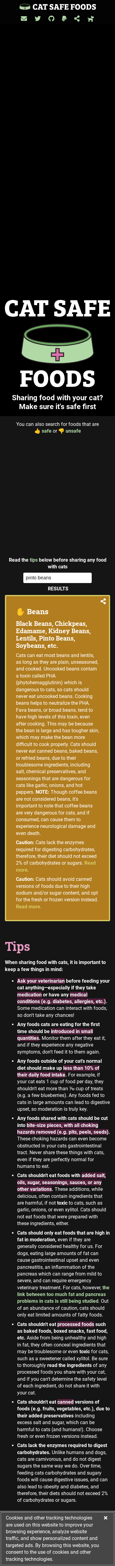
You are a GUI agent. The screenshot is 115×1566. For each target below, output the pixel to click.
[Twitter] (37, 18)
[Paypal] (64, 18)
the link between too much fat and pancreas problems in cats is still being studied (63, 1294)
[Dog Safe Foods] (91, 18)
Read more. (29, 907)
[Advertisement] (57, 495)
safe (43, 431)
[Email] (24, 18)
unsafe (69, 431)
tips (34, 560)
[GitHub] (51, 18)
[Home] (57, 6)
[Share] (77, 18)
